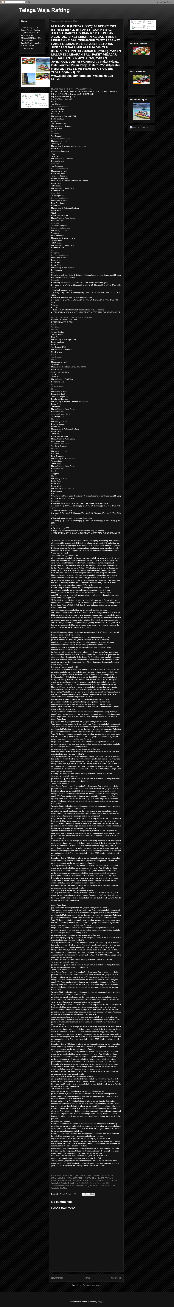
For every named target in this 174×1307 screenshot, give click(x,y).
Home (87, 1278)
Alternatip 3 (55, 193)
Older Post (116, 1278)
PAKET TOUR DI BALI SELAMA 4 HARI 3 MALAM (71, 317)
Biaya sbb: (55, 280)
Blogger (100, 1302)
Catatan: (54, 526)
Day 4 (53, 471)
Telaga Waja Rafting (44, 10)
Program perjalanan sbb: (60, 106)
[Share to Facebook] (90, 1194)
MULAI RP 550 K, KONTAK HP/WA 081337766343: (71, 89)
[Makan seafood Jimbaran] (139, 127)
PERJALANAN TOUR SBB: (62, 99)
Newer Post (57, 1278)
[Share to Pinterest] (93, 1194)
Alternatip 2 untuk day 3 (60, 444)
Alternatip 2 (55, 163)
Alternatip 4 (55, 223)
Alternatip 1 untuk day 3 (60, 414)
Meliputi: (54, 330)
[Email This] (83, 1194)
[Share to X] (88, 1194)
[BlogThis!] (85, 1194)
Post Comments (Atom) (92, 1285)
